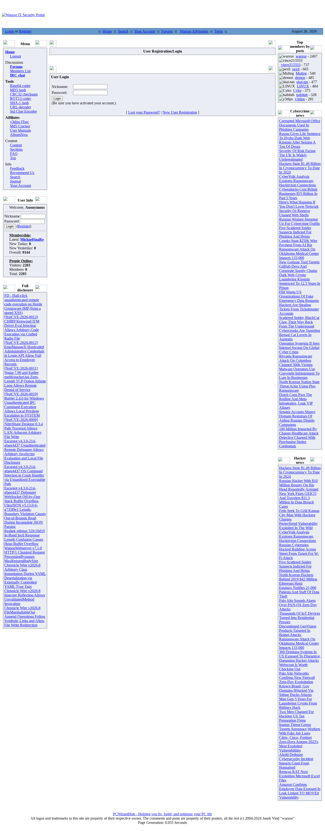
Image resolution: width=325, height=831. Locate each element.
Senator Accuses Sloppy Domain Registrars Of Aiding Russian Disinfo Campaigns (297, 418)
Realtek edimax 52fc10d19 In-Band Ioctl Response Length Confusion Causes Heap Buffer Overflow (24, 537)
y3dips (300, 99)
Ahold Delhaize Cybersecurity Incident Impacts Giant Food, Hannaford (296, 761)
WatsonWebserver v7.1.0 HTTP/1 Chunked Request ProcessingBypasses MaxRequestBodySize (24, 554)
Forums (167, 31)
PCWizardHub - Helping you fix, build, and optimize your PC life (162, 814)
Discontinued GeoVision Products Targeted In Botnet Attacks (297, 630)
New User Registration (179, 112)
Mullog (301, 73)
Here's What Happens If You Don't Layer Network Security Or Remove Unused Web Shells (299, 208)
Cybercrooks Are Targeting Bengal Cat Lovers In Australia (299, 335)
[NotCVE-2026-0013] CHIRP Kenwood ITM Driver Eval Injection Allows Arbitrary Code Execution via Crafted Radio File (21, 327)
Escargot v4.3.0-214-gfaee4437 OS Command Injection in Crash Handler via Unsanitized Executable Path (24, 475)
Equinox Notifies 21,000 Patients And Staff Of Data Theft (299, 592)
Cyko (297, 90)
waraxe (301, 56)
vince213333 (290, 65)
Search (123, 31)
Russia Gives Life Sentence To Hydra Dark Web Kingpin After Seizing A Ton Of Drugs (299, 140)
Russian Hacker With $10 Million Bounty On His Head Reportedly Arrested (298, 485)
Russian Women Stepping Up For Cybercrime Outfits (299, 221)
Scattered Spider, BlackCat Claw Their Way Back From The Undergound (299, 322)
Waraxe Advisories (194, 31)
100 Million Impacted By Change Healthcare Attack (299, 431)
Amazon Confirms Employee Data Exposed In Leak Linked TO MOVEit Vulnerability (299, 791)
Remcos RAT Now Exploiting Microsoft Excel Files (299, 776)
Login (9, 31)
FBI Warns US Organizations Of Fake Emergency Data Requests (299, 296)
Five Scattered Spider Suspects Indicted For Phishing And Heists (295, 232)
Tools (218, 31)
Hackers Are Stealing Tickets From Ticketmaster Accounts (299, 309)
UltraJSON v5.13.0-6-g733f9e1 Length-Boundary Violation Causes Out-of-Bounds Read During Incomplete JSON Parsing (25, 516)
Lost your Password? (144, 112)
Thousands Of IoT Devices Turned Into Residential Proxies (299, 617)
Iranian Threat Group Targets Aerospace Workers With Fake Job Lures (299, 729)
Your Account (144, 31)
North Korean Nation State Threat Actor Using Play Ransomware (299, 386)
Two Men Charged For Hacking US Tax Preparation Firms (296, 716)
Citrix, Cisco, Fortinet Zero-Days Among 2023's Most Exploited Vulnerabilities (298, 743)
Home (107, 31)
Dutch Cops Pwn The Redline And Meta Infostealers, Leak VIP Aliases (296, 401)
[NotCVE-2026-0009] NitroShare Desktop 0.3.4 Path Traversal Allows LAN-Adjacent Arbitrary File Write (23, 428)
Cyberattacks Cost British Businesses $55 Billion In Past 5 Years (298, 193)
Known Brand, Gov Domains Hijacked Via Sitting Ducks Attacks (296, 690)
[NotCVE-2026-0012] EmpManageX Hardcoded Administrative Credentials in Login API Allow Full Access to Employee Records (24, 353)
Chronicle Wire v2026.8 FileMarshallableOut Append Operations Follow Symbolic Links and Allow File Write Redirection (24, 616)
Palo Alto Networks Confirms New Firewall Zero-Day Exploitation (297, 677)
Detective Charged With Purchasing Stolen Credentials (297, 441)
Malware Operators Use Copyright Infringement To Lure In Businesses (299, 373)
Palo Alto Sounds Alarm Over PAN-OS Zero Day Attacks (298, 605)
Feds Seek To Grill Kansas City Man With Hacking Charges (299, 515)
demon (300, 78)
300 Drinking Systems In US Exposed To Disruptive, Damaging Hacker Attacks (300, 656)
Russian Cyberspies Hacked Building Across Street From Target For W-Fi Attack (299, 551)
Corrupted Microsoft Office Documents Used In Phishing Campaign (299, 125)
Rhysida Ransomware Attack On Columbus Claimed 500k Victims (296, 360)
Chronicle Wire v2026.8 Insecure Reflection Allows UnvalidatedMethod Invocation (24, 597)
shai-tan (302, 82)
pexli (296, 69)
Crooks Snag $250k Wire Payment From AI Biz (298, 243)
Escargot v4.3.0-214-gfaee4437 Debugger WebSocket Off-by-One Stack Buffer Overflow (22, 494)
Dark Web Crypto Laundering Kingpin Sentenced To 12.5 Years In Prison (299, 281)
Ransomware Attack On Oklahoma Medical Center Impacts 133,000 (299, 253)
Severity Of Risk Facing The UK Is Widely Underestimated (297, 155)
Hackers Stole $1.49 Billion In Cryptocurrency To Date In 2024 (300, 168)
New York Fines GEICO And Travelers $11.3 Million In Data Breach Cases (297, 500)
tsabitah (302, 95)
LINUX (303, 86)
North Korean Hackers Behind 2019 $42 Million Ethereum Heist (298, 579)
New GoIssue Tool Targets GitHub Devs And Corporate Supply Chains (299, 266)
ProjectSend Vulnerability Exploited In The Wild (298, 526)
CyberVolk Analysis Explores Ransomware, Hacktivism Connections (297, 180)
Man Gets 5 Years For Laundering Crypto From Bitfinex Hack (298, 703)
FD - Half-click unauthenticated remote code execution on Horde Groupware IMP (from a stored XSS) (23, 304)
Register (25, 31)
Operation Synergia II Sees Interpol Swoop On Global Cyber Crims (299, 347)
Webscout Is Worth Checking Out (293, 667)
